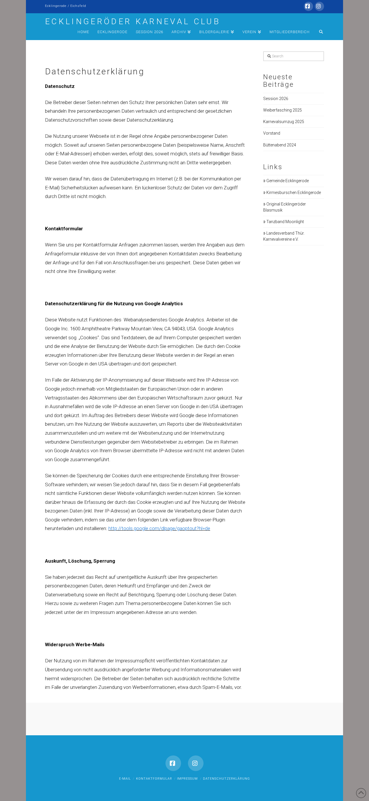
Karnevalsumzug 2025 (283, 121)
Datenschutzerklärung (226, 779)
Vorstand (271, 133)
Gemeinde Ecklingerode (287, 180)
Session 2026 (275, 98)
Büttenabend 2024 (279, 145)
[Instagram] (319, 6)
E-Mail (125, 779)
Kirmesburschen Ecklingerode (293, 192)
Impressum (187, 779)
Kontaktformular (154, 779)
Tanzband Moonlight (285, 221)
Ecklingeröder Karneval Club (133, 22)
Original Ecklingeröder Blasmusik (284, 207)
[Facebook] (308, 6)
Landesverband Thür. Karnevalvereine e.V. (283, 236)
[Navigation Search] (319, 33)
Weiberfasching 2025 (282, 110)
